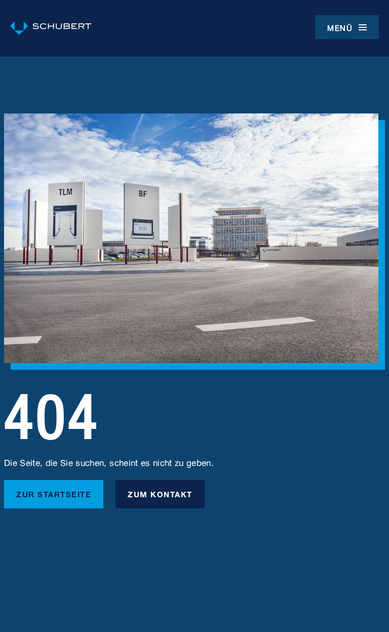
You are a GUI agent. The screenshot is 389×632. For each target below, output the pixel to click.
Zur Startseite (53, 493)
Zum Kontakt (160, 493)
